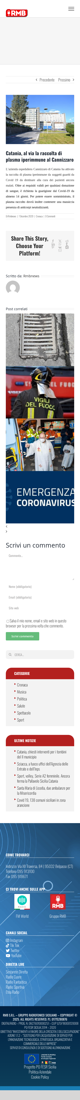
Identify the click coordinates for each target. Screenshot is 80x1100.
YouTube (16, 955)
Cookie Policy (40, 1077)
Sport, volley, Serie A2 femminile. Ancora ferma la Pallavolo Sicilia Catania (43, 778)
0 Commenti (50, 216)
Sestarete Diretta (17, 972)
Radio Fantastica (16, 982)
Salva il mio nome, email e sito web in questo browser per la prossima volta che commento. (36, 623)
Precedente (47, 80)
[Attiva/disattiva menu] (71, 9)
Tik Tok (14, 945)
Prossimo (64, 80)
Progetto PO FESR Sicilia (40, 1067)
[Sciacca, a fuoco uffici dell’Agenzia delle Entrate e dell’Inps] (40, 369)
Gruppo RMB (58, 916)
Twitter (14, 950)
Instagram (16, 940)
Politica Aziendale (40, 1072)
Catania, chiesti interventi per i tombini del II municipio (41, 754)
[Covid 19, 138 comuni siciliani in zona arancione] (40, 473)
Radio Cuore (14, 977)
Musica (21, 691)
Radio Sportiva (15, 987)
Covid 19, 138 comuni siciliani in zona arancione (41, 802)
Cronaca (39, 216)
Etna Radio (12, 992)
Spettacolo (24, 712)
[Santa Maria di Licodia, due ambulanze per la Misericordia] (40, 421)
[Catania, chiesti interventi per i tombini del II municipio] (40, 316)
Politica (22, 698)
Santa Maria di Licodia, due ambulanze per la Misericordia (43, 790)
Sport (20, 719)
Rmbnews (12, 216)
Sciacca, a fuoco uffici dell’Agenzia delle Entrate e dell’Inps (42, 766)
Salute (21, 705)
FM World (22, 916)
